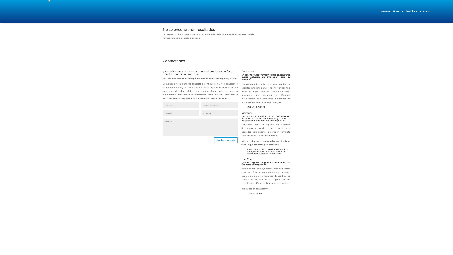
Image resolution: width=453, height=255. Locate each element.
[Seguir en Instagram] (243, 200)
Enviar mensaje (226, 140)
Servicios (410, 12)
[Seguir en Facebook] (248, 200)
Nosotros (398, 12)
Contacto (425, 12)
